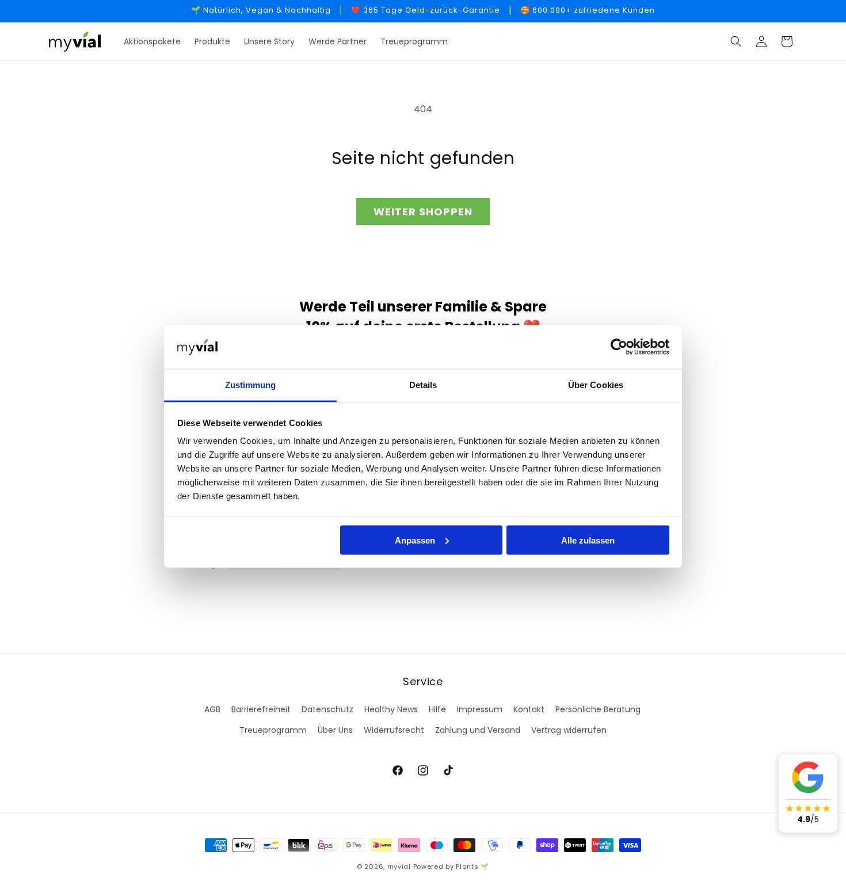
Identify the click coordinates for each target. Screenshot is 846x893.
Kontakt (528, 709)
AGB (212, 709)
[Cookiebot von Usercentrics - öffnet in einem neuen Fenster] (619, 347)
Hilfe (437, 709)
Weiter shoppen (423, 211)
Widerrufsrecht (394, 730)
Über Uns (335, 730)
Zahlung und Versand (477, 730)
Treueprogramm (273, 730)
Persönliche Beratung (598, 709)
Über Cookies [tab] (595, 385)
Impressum (479, 709)
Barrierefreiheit (261, 709)
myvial (399, 866)
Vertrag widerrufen (569, 730)
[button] (736, 41)
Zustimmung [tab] (250, 385)
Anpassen (415, 540)
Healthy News (391, 709)
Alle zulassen (588, 540)
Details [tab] (423, 385)
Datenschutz (327, 709)
